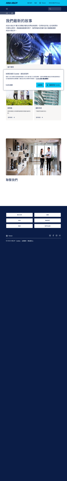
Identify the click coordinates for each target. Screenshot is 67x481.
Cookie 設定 (9, 85)
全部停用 (40, 85)
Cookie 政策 (39, 78)
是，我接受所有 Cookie (53, 85)
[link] (29, 3)
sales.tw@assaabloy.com (19, 194)
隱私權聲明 (45, 78)
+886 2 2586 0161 (14, 197)
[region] (33, 79)
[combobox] (54, 8)
